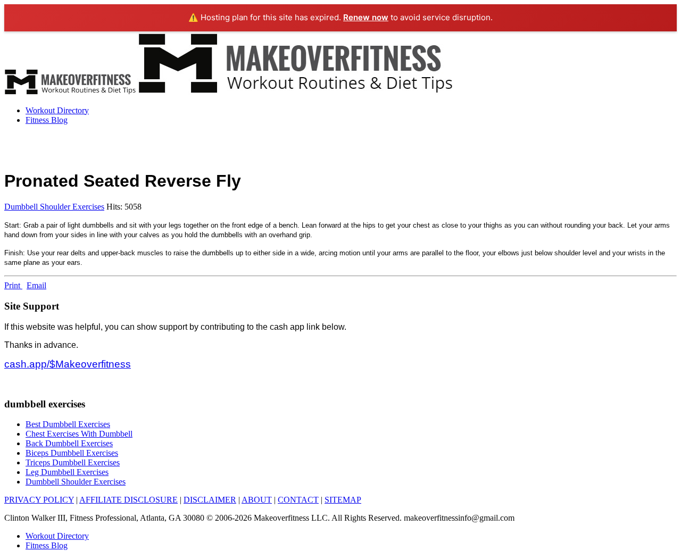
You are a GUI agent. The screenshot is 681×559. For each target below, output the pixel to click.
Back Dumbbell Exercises (69, 443)
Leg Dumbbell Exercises (67, 472)
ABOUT (257, 499)
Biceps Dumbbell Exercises (72, 452)
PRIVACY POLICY (39, 499)
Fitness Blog (47, 119)
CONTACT (298, 499)
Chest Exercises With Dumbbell (79, 433)
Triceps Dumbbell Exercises (73, 462)
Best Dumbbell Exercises (68, 424)
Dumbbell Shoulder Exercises (54, 206)
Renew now (365, 17)
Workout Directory (57, 110)
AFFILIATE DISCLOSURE (128, 499)
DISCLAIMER (210, 499)
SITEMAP (343, 499)
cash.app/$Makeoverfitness (67, 364)
